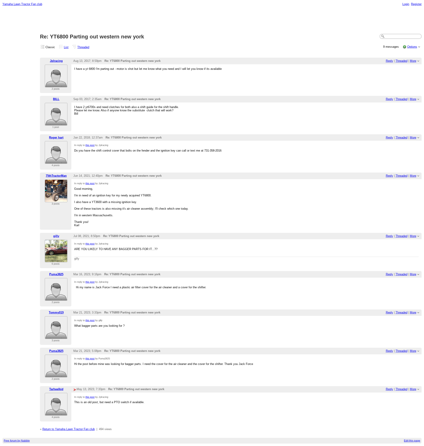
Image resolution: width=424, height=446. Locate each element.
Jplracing (56, 61)
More (413, 61)
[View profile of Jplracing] (56, 84)
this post (90, 145)
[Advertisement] (212, 20)
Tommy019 (56, 312)
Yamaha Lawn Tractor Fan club (22, 4)
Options (412, 46)
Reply (389, 61)
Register (416, 4)
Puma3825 (56, 274)
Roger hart (56, 137)
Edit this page (412, 440)
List (66, 47)
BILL (56, 99)
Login (405, 4)
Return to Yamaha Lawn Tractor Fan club (68, 429)
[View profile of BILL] (56, 123)
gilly (56, 236)
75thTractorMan (56, 175)
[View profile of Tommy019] (56, 336)
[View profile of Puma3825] (56, 298)
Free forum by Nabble (17, 440)
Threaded (83, 47)
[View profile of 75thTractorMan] (56, 199)
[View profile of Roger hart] (56, 161)
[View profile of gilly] (56, 259)
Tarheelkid (56, 389)
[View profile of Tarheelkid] (56, 413)
